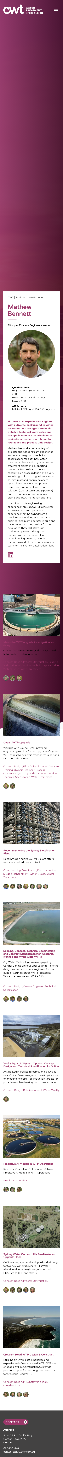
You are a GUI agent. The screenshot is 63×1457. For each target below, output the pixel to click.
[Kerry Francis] (19, 886)
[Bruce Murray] (19, 678)
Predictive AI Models (15, 1180)
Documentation (46, 870)
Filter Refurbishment (35, 766)
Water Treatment (31, 669)
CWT (11, 297)
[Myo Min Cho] (6, 886)
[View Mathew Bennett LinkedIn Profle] (10, 555)
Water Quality (11, 669)
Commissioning (12, 870)
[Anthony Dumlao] (26, 999)
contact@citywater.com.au (19, 1451)
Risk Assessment (32, 1090)
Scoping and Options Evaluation (38, 773)
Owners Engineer (24, 770)
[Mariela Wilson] (6, 678)
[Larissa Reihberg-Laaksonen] (19, 1290)
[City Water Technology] (23, 9)
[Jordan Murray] (32, 886)
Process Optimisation (35, 662)
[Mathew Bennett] (13, 678)
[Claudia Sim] (32, 1290)
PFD (25, 1382)
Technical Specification (45, 665)
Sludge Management (16, 874)
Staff (18, 297)
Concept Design (12, 662)
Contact (12, 1422)
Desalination (29, 870)
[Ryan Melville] (45, 886)
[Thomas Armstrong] (6, 1189)
